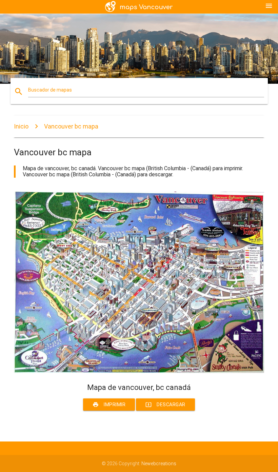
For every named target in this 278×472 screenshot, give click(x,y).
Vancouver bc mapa (71, 126)
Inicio (21, 126)
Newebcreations (158, 463)
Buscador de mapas (50, 90)
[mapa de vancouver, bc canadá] (139, 371)
